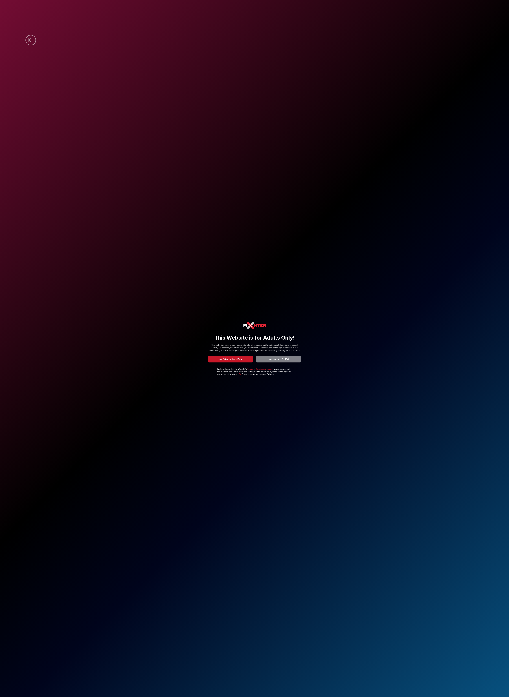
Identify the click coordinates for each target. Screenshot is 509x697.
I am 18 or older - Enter (230, 359)
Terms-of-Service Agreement (260, 369)
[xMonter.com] (254, 325)
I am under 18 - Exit (278, 359)
